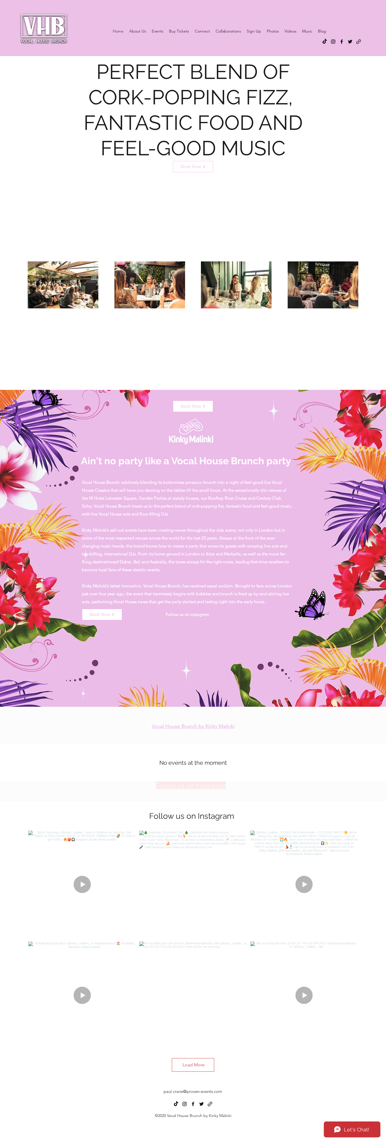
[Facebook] (341, 41)
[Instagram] (333, 41)
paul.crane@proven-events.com (193, 1091)
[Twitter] (350, 41)
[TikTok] (325, 41)
